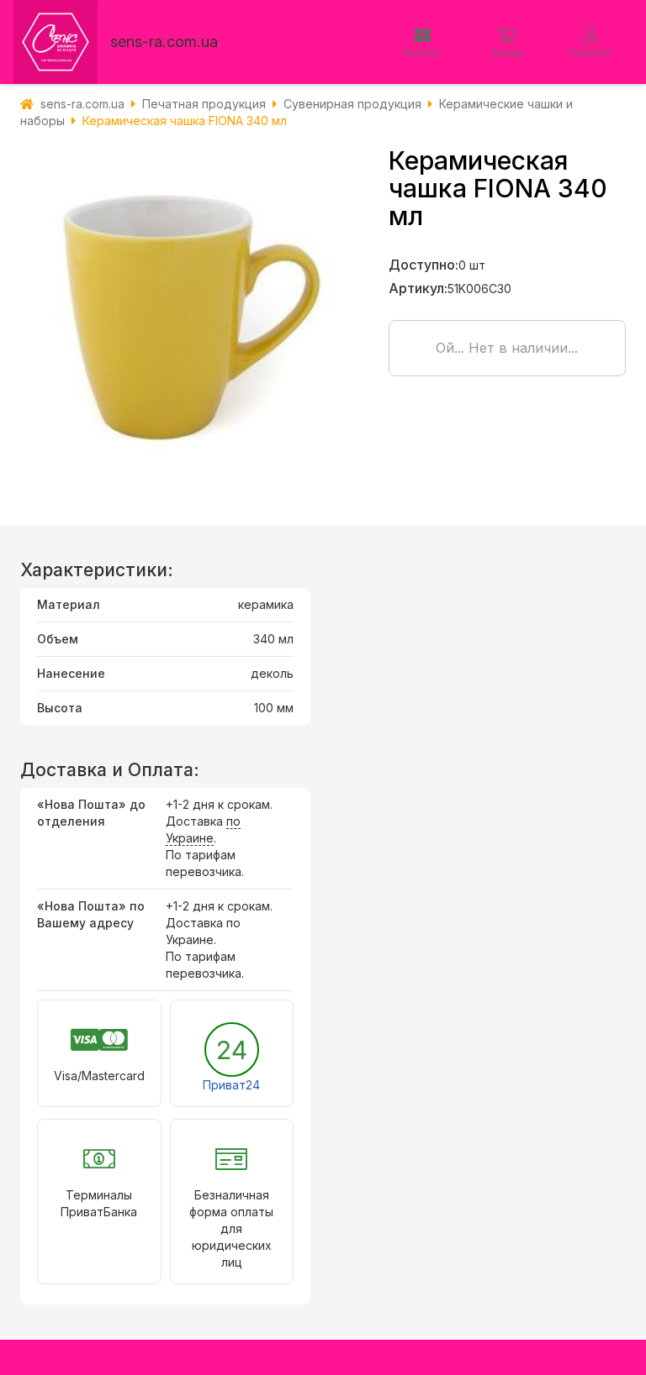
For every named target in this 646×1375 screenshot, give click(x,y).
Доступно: (423, 264)
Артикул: (418, 288)
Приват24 (231, 1085)
